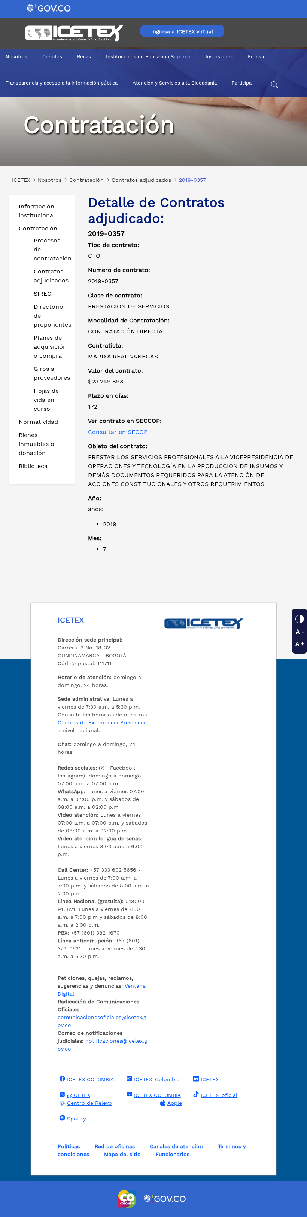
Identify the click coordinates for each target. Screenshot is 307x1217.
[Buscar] (274, 86)
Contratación (38, 228)
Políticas (69, 1146)
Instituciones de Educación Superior (148, 56)
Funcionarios (172, 1154)
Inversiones (219, 56)
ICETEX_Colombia (157, 1079)
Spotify (76, 1119)
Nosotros (16, 56)
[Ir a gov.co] (49, 8)
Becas (84, 56)
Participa (242, 83)
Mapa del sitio (122, 1154)
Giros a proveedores (51, 373)
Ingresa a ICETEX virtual (182, 31)
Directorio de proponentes (51, 315)
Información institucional (37, 211)
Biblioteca (33, 466)
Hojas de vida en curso (46, 399)
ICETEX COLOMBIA (90, 1079)
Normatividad (38, 421)
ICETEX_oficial (219, 1095)
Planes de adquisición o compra (50, 346)
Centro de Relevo (89, 1103)
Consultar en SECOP (118, 431)
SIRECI (43, 293)
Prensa (256, 56)
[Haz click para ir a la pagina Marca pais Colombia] (128, 1199)
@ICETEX (78, 1095)
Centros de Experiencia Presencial (102, 722)
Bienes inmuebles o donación (36, 443)
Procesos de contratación (51, 249)
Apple (174, 1103)
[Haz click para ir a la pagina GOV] (165, 1199)
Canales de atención (176, 1146)
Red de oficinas (115, 1146)
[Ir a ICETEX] (74, 33)
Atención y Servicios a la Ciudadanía (175, 83)
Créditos (52, 56)
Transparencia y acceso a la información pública (62, 83)
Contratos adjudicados (51, 276)
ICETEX (210, 1079)
